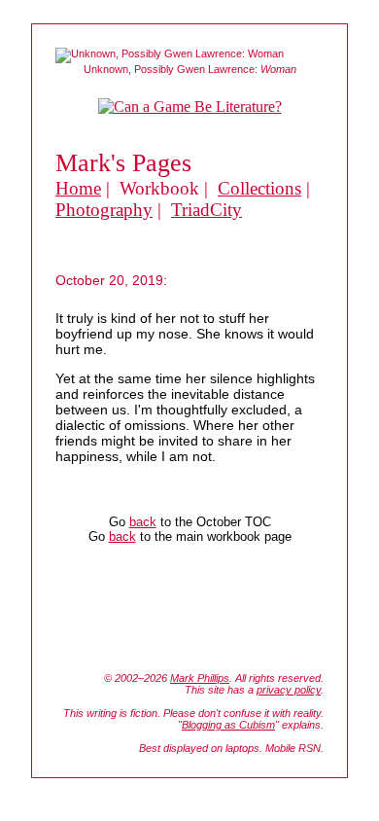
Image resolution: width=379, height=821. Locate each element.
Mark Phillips (199, 678)
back (142, 522)
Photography (104, 209)
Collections (259, 188)
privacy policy (289, 690)
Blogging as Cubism (228, 725)
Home (78, 188)
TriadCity (206, 209)
